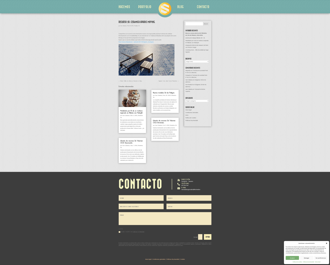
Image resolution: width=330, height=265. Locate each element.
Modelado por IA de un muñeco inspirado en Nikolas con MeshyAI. (131, 111)
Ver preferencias (321, 258)
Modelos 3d (136, 25)
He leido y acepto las (132, 232)
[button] (326, 243)
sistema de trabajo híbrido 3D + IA (195, 38)
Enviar (208, 237)
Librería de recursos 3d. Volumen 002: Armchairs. (164, 121)
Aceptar (292, 258)
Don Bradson (189, 84)
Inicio (186, 115)
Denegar (306, 258)
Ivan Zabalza (123, 25)
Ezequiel (187, 75)
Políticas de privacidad (308, 262)
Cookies (182, 259)
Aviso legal (317, 262)
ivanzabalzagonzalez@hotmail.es (190, 189)
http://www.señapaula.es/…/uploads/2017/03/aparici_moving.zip (136, 42)
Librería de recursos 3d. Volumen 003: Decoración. (131, 141)
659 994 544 (184, 185)
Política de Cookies (297, 262)
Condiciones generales (159, 259)
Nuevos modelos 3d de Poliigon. (164, 92)
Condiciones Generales (191, 112)
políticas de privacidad (138, 231)
